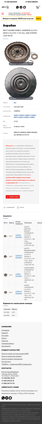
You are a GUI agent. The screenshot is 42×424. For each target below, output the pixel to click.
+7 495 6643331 (10, 2)
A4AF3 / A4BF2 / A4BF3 (27, 117)
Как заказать (6, 346)
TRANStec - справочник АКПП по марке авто (17, 364)
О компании (5, 330)
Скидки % (5, 333)
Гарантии (5, 341)
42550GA (18, 255)
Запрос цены (14, 197)
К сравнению (10, 207)
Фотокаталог (6, 362)
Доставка (5, 336)
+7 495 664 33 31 (8, 378)
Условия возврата (8, 343)
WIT (15, 102)
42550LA (18, 291)
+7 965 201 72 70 (8, 383)
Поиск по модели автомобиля (12, 356)
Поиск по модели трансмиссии (12, 359)
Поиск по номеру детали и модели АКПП (15, 354)
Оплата (4, 338)
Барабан (18, 237)
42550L (18, 274)
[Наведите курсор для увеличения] (21, 53)
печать (22, 207)
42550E (18, 235)
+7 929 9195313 (31, 2)
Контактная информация (10, 372)
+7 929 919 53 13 (8, 381)
